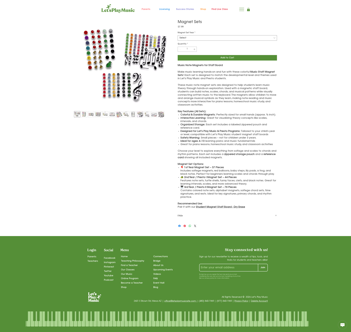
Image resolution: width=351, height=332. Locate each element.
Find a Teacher (129, 265)
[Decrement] (180, 49)
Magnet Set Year (187, 33)
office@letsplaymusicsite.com (180, 301)
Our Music (126, 274)
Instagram (110, 262)
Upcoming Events (163, 270)
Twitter (108, 271)
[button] (248, 9)
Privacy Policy (241, 301)
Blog (155, 287)
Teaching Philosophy (132, 261)
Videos (157, 274)
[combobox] (227, 38)
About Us (158, 265)
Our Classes (128, 270)
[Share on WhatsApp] (190, 226)
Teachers (92, 261)
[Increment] (194, 49)
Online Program (129, 279)
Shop (124, 287)
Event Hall (158, 283)
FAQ (155, 279)
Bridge (156, 261)
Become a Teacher (132, 283)
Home (124, 257)
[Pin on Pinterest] (184, 226)
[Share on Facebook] (179, 226)
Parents (91, 257)
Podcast (109, 280)
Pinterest (109, 267)
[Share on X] (195, 226)
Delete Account (259, 301)
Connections (160, 257)
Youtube (108, 276)
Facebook (109, 258)
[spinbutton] (187, 49)
